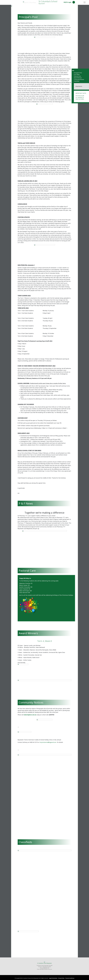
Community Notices (79, 79)
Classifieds (76, 81)
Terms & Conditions (69, 978)
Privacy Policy (61, 978)
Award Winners (78, 78)
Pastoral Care (77, 76)
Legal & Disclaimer (53, 978)
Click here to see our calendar (80, 96)
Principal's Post (78, 73)
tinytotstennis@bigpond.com (48, 742)
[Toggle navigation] (84, 2)
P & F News (77, 74)
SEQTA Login (67, 2)
